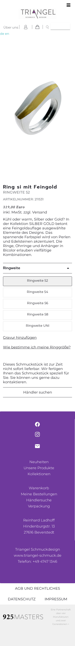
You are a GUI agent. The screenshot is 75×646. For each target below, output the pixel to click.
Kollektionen (39, 474)
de (2, 34)
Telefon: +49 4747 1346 (37, 561)
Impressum (56, 599)
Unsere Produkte (39, 468)
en (7, 34)
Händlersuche (39, 500)
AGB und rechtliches (37, 588)
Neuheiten (39, 462)
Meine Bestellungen (39, 494)
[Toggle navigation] (68, 5)
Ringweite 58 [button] (37, 314)
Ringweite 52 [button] (37, 280)
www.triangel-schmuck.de (37, 555)
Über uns (10, 27)
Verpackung (39, 506)
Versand (39, 212)
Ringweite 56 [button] (37, 303)
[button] (69, 110)
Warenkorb (39, 488)
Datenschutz (22, 599)
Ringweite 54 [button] (37, 292)
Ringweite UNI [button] (37, 326)
